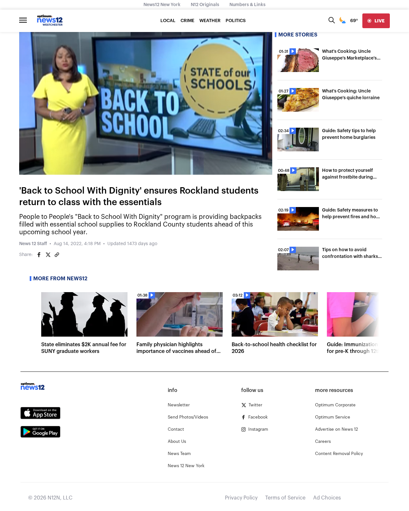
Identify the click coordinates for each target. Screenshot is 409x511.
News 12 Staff (33, 244)
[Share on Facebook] (39, 254)
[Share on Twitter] (47, 254)
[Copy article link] (56, 254)
